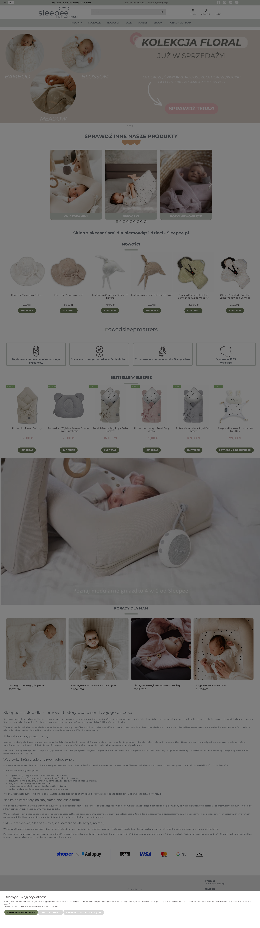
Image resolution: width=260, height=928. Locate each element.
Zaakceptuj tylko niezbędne (83, 912)
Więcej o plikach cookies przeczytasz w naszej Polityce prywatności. (31, 906)
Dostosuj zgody (50, 912)
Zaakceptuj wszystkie (21, 912)
